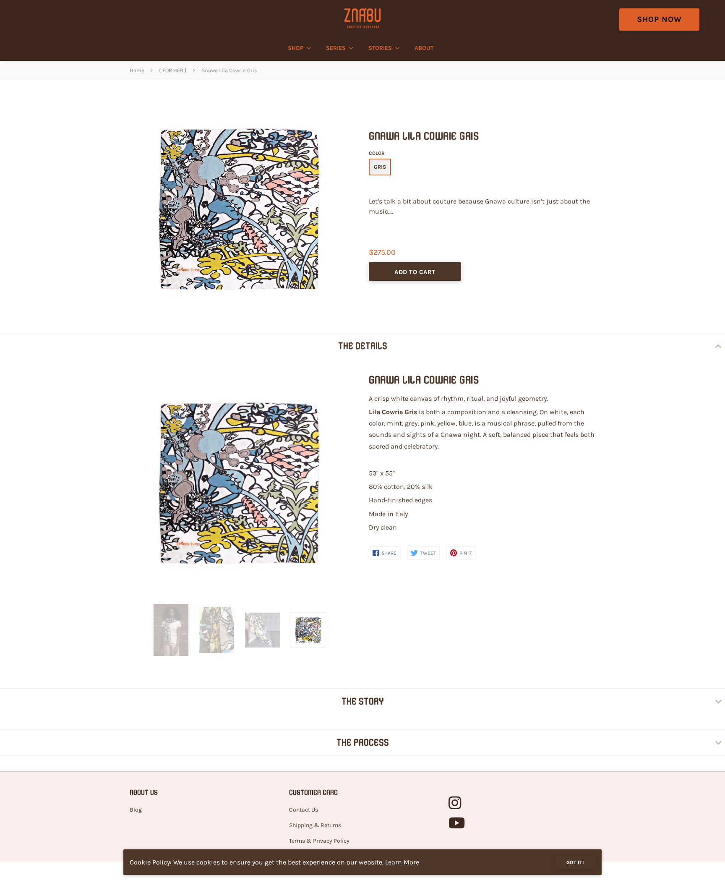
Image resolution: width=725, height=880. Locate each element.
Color (377, 153)
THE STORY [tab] (363, 701)
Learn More (402, 862)
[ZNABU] (362, 18)
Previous (134, 484)
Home (137, 70)
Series (336, 48)
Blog (136, 809)
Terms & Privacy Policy (319, 840)
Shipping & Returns (315, 825)
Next (338, 484)
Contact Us (303, 809)
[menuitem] (297, 48)
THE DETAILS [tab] (362, 345)
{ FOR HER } (173, 70)
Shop (295, 48)
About (424, 48)
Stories (380, 48)
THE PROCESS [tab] (362, 742)
